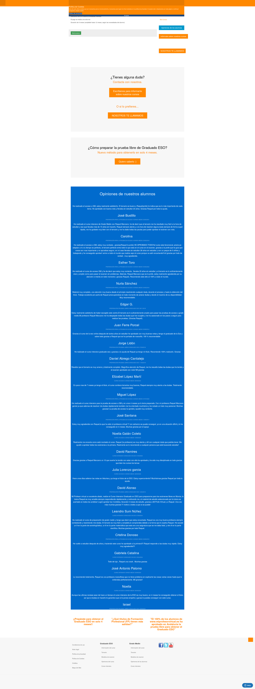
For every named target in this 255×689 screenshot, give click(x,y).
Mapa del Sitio (76, 668)
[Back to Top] (250, 640)
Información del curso (108, 648)
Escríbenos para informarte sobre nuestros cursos (127, 92)
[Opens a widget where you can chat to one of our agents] (247, 685)
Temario (104, 652)
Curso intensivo (106, 666)
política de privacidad (89, 10)
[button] (74, 199)
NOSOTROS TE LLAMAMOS (172, 50)
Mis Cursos (163, 20)
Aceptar (126, 15)
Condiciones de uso (78, 645)
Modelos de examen (108, 657)
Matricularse (76, 33)
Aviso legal (75, 649)
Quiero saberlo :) (127, 161)
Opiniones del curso (108, 662)
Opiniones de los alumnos (171, 27)
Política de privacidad (75, 13)
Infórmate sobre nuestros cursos (173, 36)
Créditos (74, 663)
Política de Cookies (78, 659)
